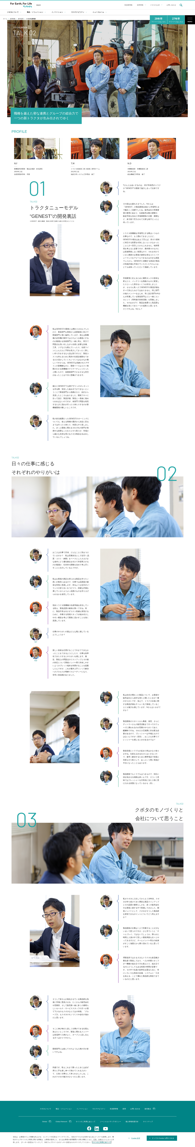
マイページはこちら (158, 20)
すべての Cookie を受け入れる (163, 1138)
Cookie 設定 (135, 1138)
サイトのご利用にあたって (101, 1142)
